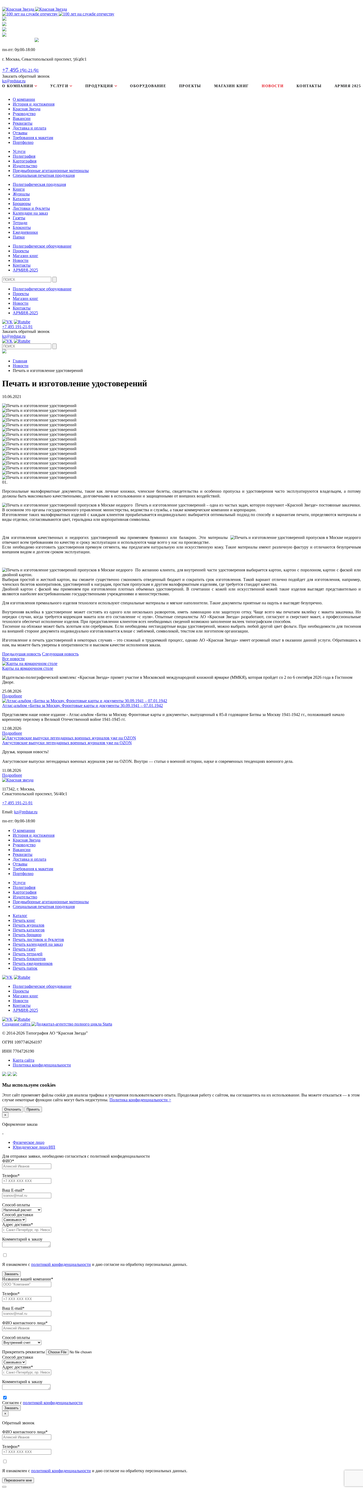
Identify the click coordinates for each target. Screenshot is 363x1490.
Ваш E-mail (13, 1190)
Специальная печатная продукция (44, 175)
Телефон (11, 1175)
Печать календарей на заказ (38, 944)
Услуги (59, 86)
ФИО (8, 1161)
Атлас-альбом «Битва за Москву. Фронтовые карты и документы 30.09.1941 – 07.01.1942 (82, 705)
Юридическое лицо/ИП (34, 1147)
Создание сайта (16, 1024)
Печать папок (25, 968)
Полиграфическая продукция (39, 184)
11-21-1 (20, 70)
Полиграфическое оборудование (42, 246)
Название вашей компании (27, 1279)
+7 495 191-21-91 (17, 326)
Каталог (20, 915)
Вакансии (22, 118)
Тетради (20, 222)
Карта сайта (23, 1060)
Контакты (309, 86)
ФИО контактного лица (25, 1323)
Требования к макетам (33, 137)
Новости (273, 86)
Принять (33, 1109)
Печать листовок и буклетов (38, 939)
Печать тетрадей (28, 954)
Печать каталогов (29, 930)
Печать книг (24, 920)
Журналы (21, 194)
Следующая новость (60, 654)
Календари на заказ (30, 213)
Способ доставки (17, 1214)
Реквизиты (22, 123)
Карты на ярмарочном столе (27, 668)
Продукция (99, 86)
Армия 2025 (348, 86)
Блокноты (22, 227)
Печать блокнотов (29, 958)
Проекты (190, 86)
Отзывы (20, 133)
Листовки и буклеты (31, 208)
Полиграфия (24, 156)
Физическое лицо (28, 1142)
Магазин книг (231, 86)
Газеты (19, 218)
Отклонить (12, 1109)
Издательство (25, 166)
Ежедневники (25, 232)
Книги (19, 189)
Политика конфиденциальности (42, 1065)
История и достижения (33, 104)
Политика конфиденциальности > (140, 1100)
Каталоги (21, 198)
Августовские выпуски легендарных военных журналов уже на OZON (67, 742)
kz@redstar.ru (14, 81)
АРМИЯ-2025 (25, 270)
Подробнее (12, 696)
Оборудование (148, 86)
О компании (17, 86)
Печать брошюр (27, 934)
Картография (24, 161)
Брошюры (22, 203)
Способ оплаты (16, 1205)
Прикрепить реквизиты (23, 1352)
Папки (19, 237)
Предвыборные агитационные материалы (51, 170)
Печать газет (24, 949)
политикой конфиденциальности (61, 1264)
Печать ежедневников (33, 963)
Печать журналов (28, 925)
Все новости (13, 658)
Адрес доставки (17, 1224)
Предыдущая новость (21, 654)
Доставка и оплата (29, 128)
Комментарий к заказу (22, 1239)
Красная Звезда (26, 109)
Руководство (24, 113)
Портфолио (23, 142)
